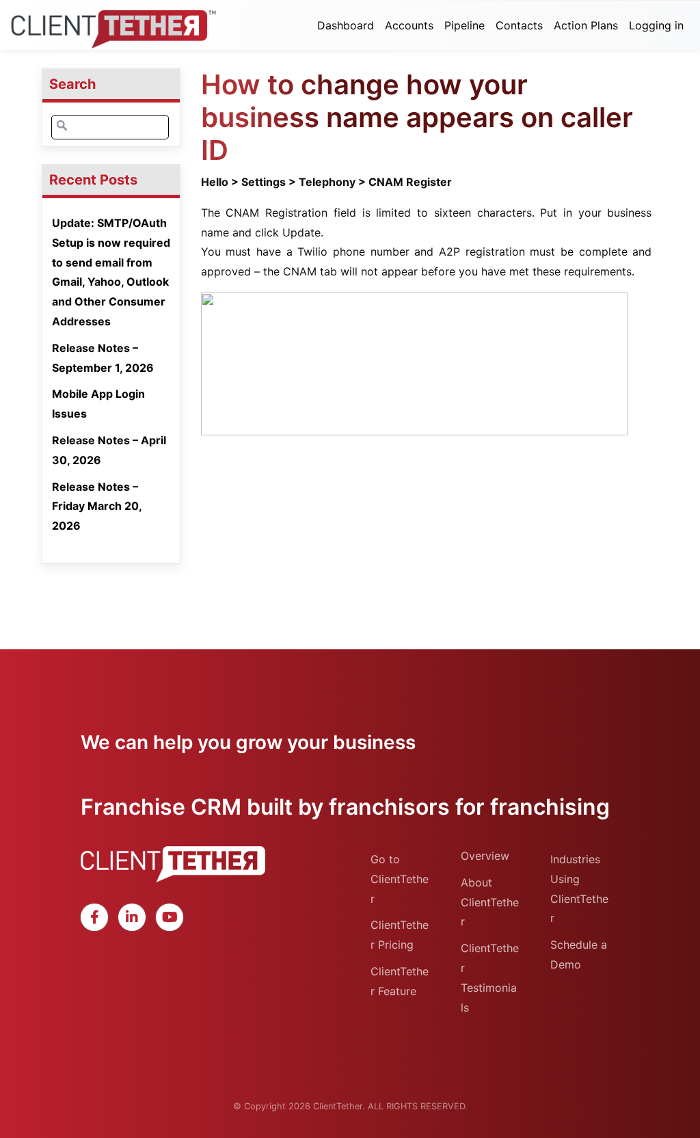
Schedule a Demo (578, 954)
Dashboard (345, 25)
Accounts (409, 25)
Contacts (519, 25)
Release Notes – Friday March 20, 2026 (97, 506)
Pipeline (464, 25)
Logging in (656, 25)
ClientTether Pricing (400, 934)
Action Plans (586, 25)
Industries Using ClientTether (579, 888)
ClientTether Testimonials (490, 977)
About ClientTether (490, 902)
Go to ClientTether (400, 879)
